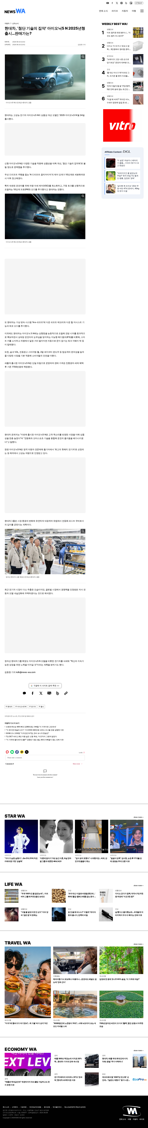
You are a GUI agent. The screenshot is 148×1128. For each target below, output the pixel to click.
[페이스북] (112, 3)
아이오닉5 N (21, 707)
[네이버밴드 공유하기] (57, 693)
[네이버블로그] (126, 3)
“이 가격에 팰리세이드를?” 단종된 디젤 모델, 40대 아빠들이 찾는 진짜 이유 (34, 740)
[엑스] (117, 3)
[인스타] (121, 3)
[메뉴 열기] (142, 11)
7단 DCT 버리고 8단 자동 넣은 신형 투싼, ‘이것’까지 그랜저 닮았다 (31, 736)
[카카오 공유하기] (24, 693)
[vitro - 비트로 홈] (122, 125)
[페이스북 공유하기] (32, 693)
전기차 (33, 707)
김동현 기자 (82, 44)
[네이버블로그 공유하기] (49, 693)
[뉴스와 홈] (15, 11)
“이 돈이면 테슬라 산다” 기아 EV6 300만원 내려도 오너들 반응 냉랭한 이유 (35, 730)
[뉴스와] (132, 1111)
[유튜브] (107, 3)
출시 (42, 707)
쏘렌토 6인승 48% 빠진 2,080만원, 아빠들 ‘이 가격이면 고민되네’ (31, 727)
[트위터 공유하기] (41, 693)
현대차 (10, 707)
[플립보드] (130, 3)
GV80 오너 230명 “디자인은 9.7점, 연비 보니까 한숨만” (27, 733)
